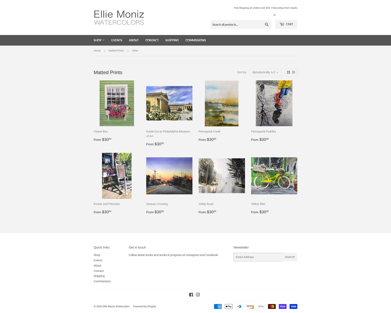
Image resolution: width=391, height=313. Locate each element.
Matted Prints (116, 50)
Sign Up (290, 257)
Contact (152, 40)
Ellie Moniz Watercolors (116, 306)
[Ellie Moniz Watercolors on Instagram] (198, 295)
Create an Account (287, 14)
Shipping (172, 40)
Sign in (268, 14)
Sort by (241, 72)
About (134, 40)
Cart (289, 24)
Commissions (196, 40)
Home (97, 50)
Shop (98, 40)
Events (116, 40)
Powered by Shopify (144, 306)
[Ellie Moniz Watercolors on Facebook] (191, 295)
